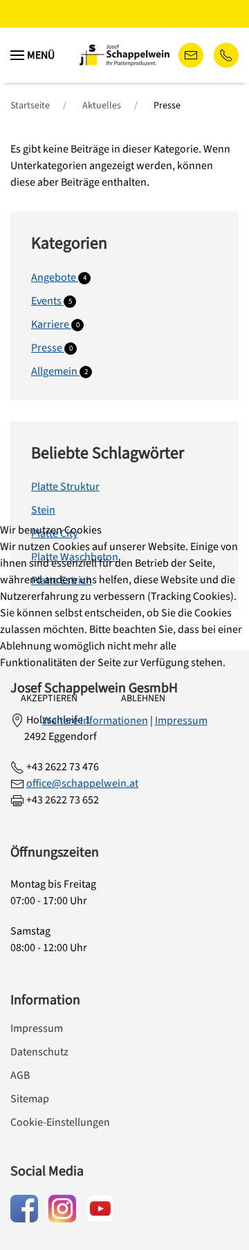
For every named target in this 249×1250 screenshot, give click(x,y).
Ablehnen (143, 698)
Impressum (181, 720)
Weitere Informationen (95, 720)
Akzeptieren (49, 698)
